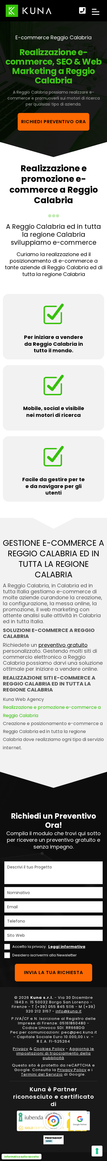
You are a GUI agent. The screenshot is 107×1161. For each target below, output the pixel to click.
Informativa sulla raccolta (21, 1156)
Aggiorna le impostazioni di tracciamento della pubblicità (55, 1053)
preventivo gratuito (63, 645)
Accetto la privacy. (48, 946)
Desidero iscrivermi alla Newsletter (44, 955)
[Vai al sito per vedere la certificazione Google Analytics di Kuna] (53, 1120)
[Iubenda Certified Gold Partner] (27, 1121)
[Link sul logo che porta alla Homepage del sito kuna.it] (28, 11)
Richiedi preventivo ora (53, 121)
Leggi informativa (66, 946)
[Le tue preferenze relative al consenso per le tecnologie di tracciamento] (97, 1151)
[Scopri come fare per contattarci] (82, 10)
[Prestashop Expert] (53, 1140)
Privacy (20, 1048)
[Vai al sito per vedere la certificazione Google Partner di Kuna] (80, 1120)
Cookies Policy (49, 1048)
